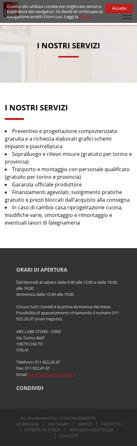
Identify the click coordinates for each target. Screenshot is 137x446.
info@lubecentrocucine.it (52, 374)
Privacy (86, 16)
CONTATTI (68, 436)
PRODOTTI (111, 424)
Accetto (119, 8)
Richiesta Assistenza (91, 430)
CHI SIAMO (58, 424)
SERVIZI (85, 424)
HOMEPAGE (27, 424)
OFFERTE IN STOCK (42, 430)
